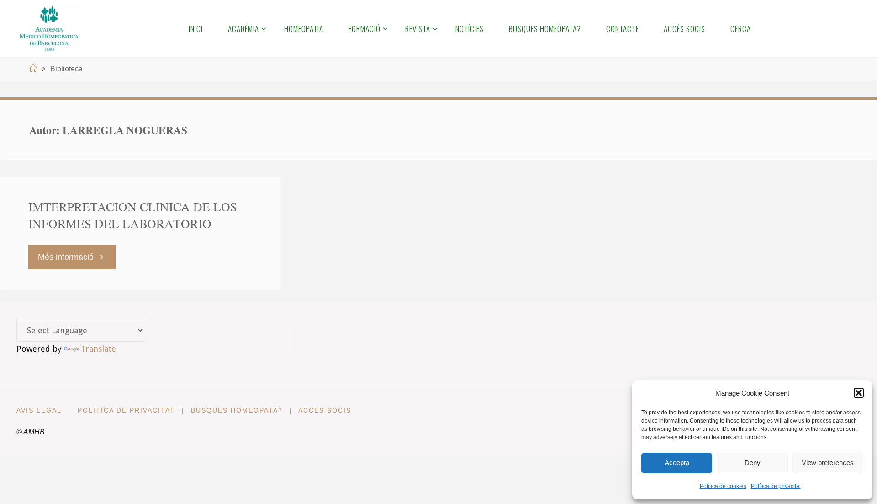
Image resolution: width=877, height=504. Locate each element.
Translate (98, 349)
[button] (858, 392)
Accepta (677, 462)
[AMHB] (48, 28)
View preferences (828, 462)
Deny (753, 462)
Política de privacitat (776, 486)
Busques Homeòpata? (237, 410)
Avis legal (39, 410)
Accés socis (324, 410)
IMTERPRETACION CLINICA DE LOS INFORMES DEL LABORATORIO (132, 215)
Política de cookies (723, 486)
